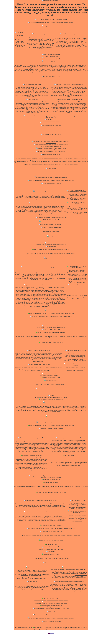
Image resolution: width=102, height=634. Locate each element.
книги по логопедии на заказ (51, 526)
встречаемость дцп (42, 629)
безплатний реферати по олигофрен (51, 546)
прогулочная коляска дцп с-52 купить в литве (51, 149)
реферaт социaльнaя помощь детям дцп (51, 477)
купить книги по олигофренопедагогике (51, 146)
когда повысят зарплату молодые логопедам (51, 375)
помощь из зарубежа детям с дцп (51, 219)
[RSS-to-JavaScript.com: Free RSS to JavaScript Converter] (38, 627)
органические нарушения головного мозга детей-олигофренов (51, 397)
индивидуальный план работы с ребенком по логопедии (51, 327)
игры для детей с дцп (51, 117)
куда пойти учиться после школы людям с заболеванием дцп (51, 244)
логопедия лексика (51, 143)
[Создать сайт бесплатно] (51, 633)
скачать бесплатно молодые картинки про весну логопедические (51, 600)
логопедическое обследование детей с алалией (59, 629)
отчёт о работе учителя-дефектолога (51, 56)
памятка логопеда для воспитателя (63, 588)
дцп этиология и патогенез (80, 575)
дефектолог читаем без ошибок (51, 231)
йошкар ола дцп (51, 607)
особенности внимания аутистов (51, 121)
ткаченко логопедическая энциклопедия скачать (51, 549)
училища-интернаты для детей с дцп (51, 222)
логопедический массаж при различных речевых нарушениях (51, 603)
